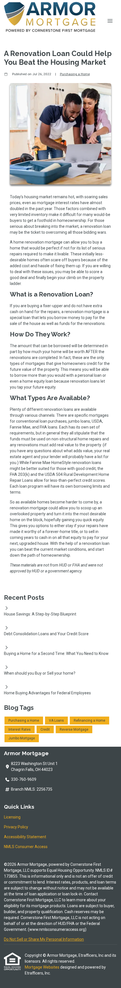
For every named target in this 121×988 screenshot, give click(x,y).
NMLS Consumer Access (26, 846)
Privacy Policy (16, 827)
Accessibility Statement (25, 837)
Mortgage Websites (42, 967)
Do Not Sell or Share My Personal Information (44, 939)
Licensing (12, 817)
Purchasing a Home (75, 74)
